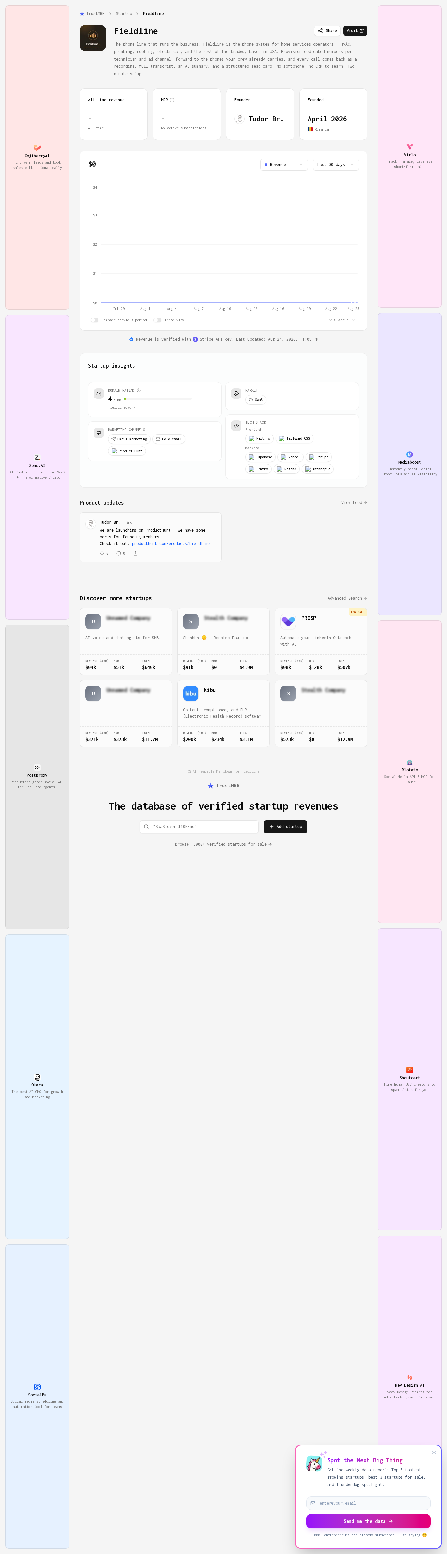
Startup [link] (124, 13)
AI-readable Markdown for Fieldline (226, 771)
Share (331, 30)
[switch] (94, 320)
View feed (351, 502)
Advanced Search (345, 598)
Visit (352, 30)
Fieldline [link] (153, 13)
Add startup (289, 826)
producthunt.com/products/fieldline (171, 543)
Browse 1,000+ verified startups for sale (221, 844)
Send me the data (364, 1521)
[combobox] (284, 165)
